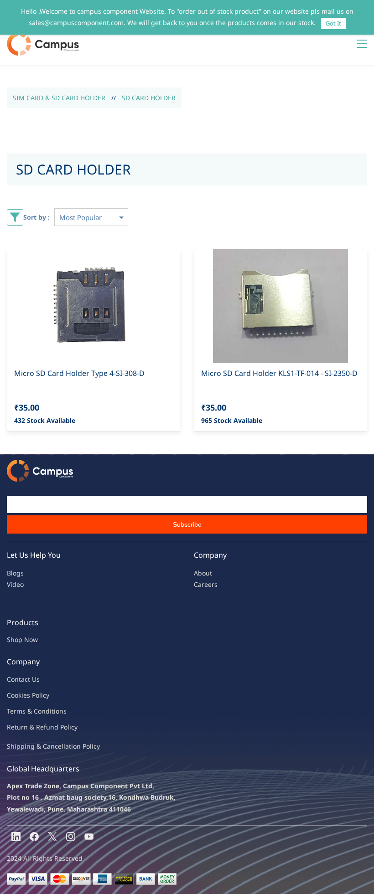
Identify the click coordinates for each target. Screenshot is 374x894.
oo (14, 695)
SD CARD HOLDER (149, 97)
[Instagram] (71, 836)
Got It (333, 23)
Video (15, 584)
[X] (52, 836)
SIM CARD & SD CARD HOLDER (59, 97)
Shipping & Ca (29, 746)
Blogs (15, 573)
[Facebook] (34, 836)
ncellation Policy (75, 746)
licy (44, 695)
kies (24, 695)
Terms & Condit (30, 711)
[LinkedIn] (16, 836)
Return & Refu (28, 727)
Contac (17, 679)
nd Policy (64, 727)
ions (60, 711)
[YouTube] (89, 836)
